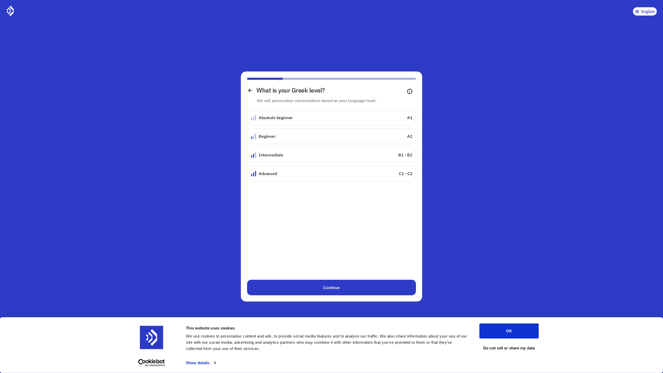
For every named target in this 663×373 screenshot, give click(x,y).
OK (509, 331)
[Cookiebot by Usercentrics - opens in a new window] (151, 363)
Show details (198, 363)
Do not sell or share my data (509, 348)
